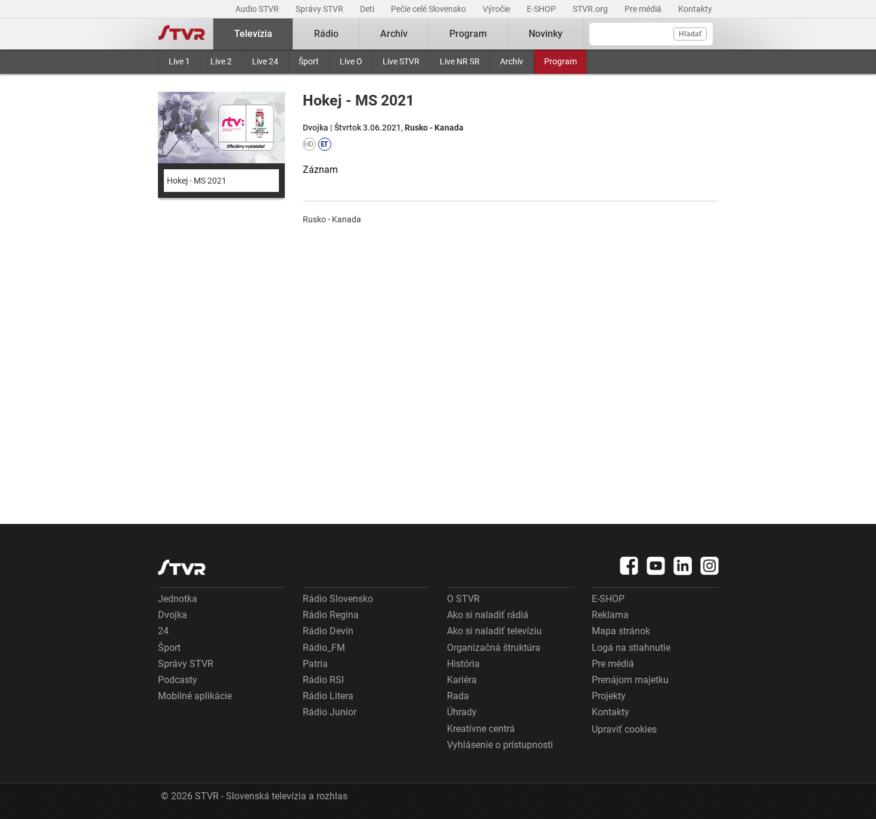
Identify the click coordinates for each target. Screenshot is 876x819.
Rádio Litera (328, 696)
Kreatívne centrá (481, 728)
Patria (315, 663)
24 (163, 631)
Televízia (253, 33)
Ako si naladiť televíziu (494, 631)
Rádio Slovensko (338, 598)
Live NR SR (460, 61)
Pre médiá (644, 9)
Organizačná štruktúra (493, 647)
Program (560, 61)
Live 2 (221, 61)
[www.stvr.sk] (182, 567)
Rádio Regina (331, 615)
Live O (351, 61)
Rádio (326, 33)
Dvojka (172, 615)
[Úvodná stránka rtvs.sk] (182, 34)
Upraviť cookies (624, 729)
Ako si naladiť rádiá (488, 615)
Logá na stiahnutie (631, 647)
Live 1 (179, 61)
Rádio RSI (323, 679)
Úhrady (462, 712)
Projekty (609, 696)
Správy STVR (320, 9)
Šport (309, 61)
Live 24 (265, 61)
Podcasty (177, 679)
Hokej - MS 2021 (196, 180)
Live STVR (401, 61)
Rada (458, 696)
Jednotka (177, 598)
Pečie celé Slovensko (429, 9)
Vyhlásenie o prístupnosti (500, 744)
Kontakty (695, 9)
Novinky (546, 33)
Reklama (610, 615)
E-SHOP (542, 9)
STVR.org (591, 9)
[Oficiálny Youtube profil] (656, 566)
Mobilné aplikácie (195, 696)
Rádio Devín (328, 631)
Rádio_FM (324, 647)
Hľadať (690, 34)
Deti (368, 9)
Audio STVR (258, 9)
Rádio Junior (329, 712)
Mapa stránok (621, 631)
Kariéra (462, 679)
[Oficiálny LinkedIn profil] (683, 566)
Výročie (497, 9)
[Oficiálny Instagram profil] (710, 566)
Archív (511, 61)
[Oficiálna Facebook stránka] (629, 566)
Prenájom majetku (630, 679)
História (463, 663)
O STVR (463, 598)
